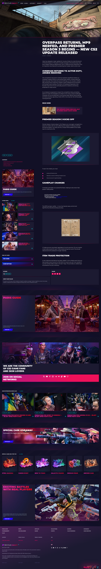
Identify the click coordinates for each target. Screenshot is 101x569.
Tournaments (5, 531)
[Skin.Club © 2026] (10, 545)
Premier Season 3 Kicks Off (8, 163)
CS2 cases (6, 258)
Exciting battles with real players (17, 488)
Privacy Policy (21, 537)
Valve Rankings (71, 531)
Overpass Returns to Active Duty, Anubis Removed (12, 161)
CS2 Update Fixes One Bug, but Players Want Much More (68, 110)
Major (36, 531)
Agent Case (37, 562)
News (21, 3)
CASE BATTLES (7, 264)
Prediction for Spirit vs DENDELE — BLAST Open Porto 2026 (24, 214)
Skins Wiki (77, 3)
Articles (37, 528)
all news (13, 200)
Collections (54, 528)
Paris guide (10, 189)
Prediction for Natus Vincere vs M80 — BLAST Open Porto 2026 (24, 205)
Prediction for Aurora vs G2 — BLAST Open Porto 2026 (24, 224)
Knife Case (4, 562)
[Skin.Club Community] (10, 3)
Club (45, 3)
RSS (52, 537)
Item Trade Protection (7, 165)
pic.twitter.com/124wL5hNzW (60, 196)
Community (44, 39)
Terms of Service (38, 537)
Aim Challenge (22, 531)
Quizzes (69, 528)
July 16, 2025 (59, 197)
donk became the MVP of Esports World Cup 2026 (24, 234)
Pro (52, 540)
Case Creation (87, 531)
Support (90, 3)
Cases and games (70, 3)
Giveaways (86, 528)
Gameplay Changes (6, 164)
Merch (81, 3)
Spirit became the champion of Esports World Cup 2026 (24, 244)
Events (53, 531)
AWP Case (20, 562)
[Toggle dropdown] (28, 3)
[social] (51, 547)
